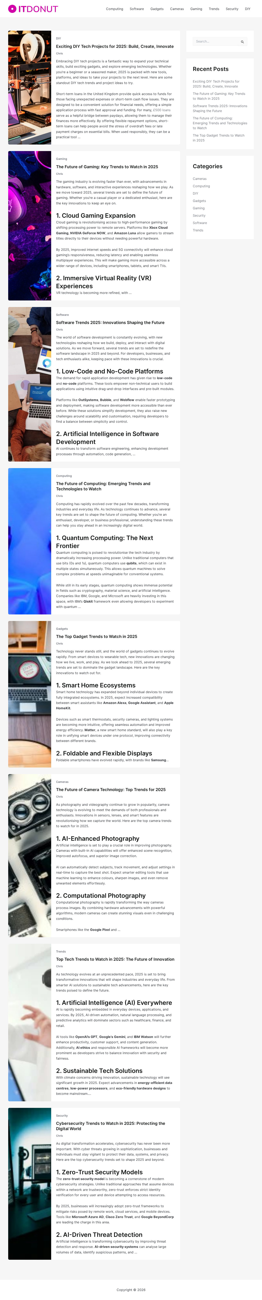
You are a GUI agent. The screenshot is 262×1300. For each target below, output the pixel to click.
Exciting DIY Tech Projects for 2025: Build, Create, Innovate (115, 46)
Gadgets (157, 9)
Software (137, 9)
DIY (248, 9)
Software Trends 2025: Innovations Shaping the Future (110, 322)
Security (232, 9)
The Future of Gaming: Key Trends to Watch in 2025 (107, 166)
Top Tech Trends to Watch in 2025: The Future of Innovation (115, 959)
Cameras (177, 9)
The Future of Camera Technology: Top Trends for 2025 (111, 789)
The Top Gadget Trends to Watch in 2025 (96, 636)
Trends (214, 9)
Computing (114, 9)
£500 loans (162, 110)
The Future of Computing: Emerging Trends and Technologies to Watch (220, 123)
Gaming (196, 9)
